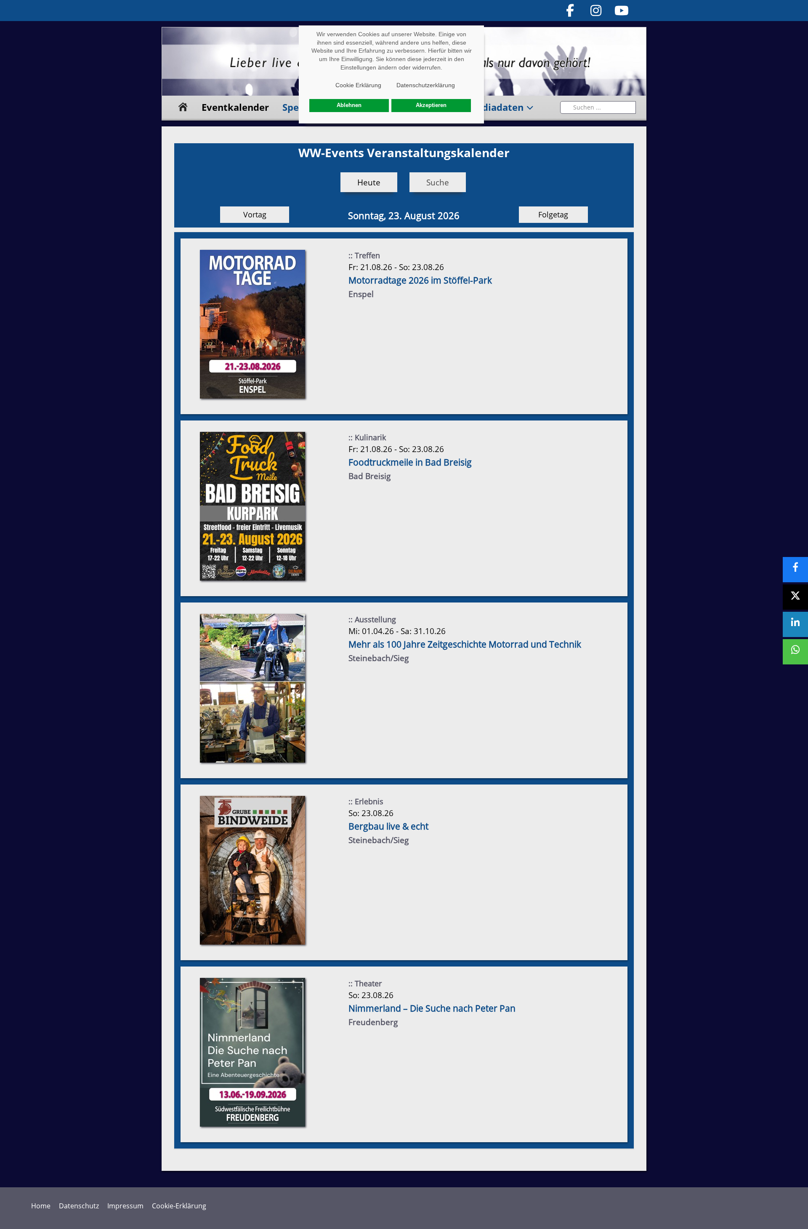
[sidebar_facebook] (795, 569)
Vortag (254, 214)
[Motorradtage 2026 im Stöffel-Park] (252, 323)
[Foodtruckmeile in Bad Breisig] (252, 505)
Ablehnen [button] (349, 105)
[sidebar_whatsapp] (795, 651)
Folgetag (553, 214)
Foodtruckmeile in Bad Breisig (410, 462)
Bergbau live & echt (388, 826)
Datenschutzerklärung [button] (425, 85)
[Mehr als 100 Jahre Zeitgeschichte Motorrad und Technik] (252, 687)
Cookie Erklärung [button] (358, 85)
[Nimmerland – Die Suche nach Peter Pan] (252, 1051)
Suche (437, 182)
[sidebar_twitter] (795, 597)
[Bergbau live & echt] (252, 869)
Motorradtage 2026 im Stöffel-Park (420, 280)
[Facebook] (570, 10)
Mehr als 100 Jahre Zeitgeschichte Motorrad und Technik (464, 644)
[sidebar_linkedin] (795, 624)
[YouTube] (622, 10)
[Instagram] (596, 10)
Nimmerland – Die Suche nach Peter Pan (432, 1008)
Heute (368, 182)
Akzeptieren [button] (431, 105)
